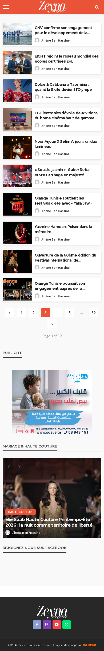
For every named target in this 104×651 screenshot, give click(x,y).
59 (93, 312)
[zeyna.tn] (52, 612)
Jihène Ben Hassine (55, 40)
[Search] (96, 7)
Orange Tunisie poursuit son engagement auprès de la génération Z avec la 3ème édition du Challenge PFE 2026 (65, 286)
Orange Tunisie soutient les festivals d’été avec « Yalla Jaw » (63, 200)
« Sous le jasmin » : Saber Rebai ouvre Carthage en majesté (62, 172)
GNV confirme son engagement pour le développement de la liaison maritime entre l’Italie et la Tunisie (64, 30)
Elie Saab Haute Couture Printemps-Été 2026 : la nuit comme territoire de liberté (48, 522)
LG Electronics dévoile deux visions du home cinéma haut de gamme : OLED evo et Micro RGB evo (66, 116)
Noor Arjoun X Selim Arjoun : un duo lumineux (66, 144)
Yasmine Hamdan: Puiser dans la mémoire (63, 229)
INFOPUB (89, 644)
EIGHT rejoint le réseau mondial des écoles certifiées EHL (67, 58)
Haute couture (20, 512)
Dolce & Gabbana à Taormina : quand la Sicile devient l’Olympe (63, 87)
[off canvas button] (6, 7)
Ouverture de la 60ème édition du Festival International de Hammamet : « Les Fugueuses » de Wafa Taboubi (66, 258)
